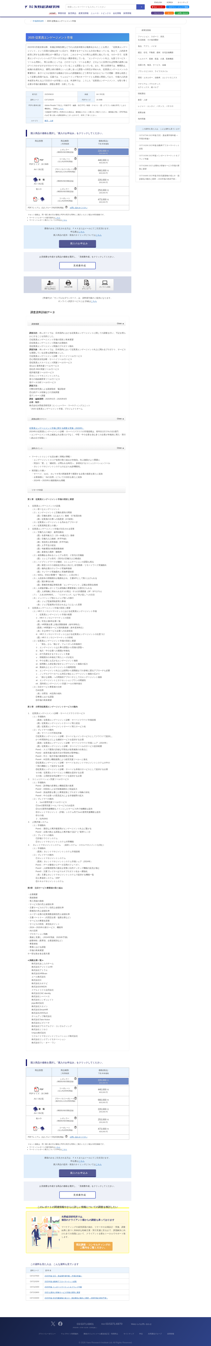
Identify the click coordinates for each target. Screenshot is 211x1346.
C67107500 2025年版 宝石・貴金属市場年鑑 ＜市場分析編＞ (158, 137)
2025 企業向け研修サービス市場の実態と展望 (62, 1292)
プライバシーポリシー (47, 1334)
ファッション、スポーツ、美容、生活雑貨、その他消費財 (152, 38)
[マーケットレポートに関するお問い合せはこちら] (50, 285)
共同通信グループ (155, 1334)
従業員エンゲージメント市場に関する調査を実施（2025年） (56, 428)
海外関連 (141, 119)
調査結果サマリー (78, 419)
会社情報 (117, 13)
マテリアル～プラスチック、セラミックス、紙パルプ (150, 85)
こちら (61, 109)
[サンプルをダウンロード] (86, 285)
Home (53, 13)
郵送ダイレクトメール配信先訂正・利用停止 (101, 1334)
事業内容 (62, 13)
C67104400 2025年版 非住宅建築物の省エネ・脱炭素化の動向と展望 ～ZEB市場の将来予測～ (159, 177)
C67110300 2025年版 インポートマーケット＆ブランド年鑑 (159, 157)
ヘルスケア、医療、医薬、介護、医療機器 (155, 59)
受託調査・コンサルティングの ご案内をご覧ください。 (93, 1246)
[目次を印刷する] (68, 285)
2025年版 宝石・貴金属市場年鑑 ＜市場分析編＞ (63, 1276)
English (158, 2)
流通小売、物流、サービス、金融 (152, 65)
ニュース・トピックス (101, 13)
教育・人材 (49, 121)
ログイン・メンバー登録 (178, 7)
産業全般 (141, 112)
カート (170, 13)
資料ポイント (78, 448)
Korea (170, 2)
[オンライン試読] (105, 285)
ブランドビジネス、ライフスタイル (153, 71)
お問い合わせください (79, 208)
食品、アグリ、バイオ (147, 46)
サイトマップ (183, 2)
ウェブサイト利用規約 (69, 1334)
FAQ (141, 1334)
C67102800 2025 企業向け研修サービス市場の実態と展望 (159, 167)
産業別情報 (84, 13)
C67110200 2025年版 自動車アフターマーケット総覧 (159, 147)
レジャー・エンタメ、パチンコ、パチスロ (155, 106)
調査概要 (78, 323)
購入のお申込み (78, 243)
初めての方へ (159, 7)
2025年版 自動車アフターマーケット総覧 (61, 1282)
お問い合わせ (183, 13)
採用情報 (127, 13)
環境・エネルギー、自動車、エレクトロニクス (157, 78)
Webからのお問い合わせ (141, 1324)
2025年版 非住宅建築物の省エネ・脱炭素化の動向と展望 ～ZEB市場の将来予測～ (76, 1298)
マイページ (158, 13)
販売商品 (72, 13)
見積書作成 (79, 265)
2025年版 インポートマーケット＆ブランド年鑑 (63, 1287)
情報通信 (141, 93)
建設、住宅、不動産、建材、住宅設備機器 (155, 52)
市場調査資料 (38, 21)
